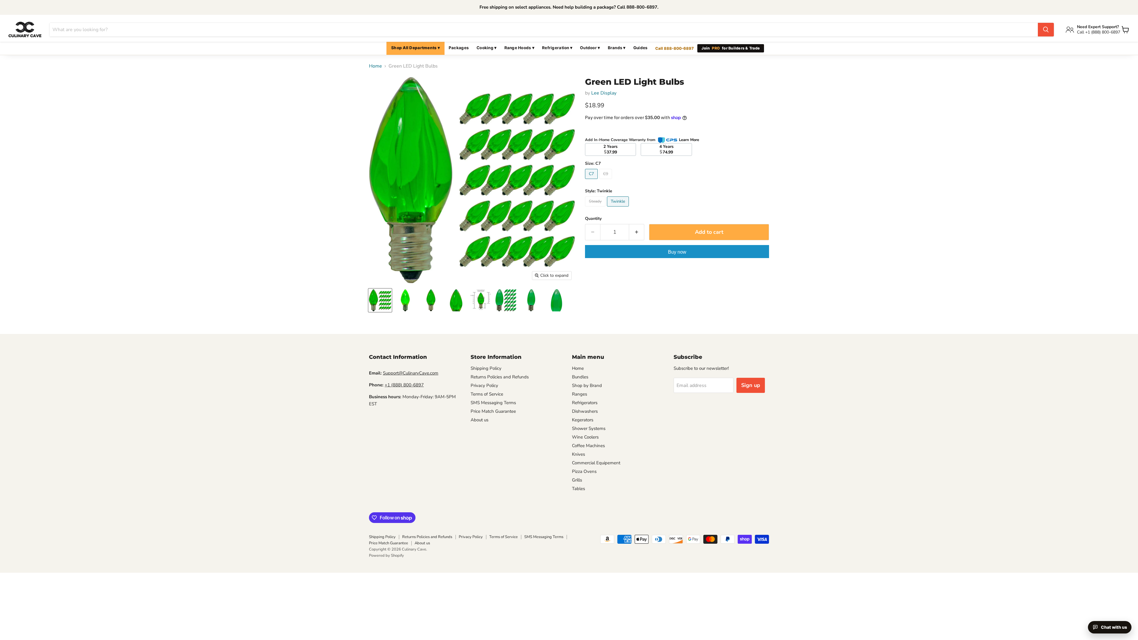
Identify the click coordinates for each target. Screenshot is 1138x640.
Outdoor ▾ (590, 47)
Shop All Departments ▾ (415, 47)
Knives (578, 454)
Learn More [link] (689, 140)
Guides (640, 47)
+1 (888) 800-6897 (404, 385)
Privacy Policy (484, 385)
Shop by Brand (587, 385)
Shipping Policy (486, 368)
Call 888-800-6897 (674, 48)
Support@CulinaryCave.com (410, 373)
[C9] (606, 180)
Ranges (579, 394)
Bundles (580, 377)
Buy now (677, 252)
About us (479, 420)
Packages (459, 47)
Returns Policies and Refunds (500, 377)
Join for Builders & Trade (730, 48)
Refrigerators (584, 403)
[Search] (1046, 29)
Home (375, 66)
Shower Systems (588, 428)
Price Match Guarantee (493, 411)
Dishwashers (585, 411)
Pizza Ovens (584, 471)
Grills (577, 480)
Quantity (593, 218)
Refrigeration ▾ (557, 47)
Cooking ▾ (486, 47)
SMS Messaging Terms (493, 403)
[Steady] (596, 208)
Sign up (750, 385)
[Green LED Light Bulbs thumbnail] (380, 300)
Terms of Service (487, 394)
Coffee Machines (588, 446)
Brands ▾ (617, 47)
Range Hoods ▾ (519, 47)
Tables (578, 489)
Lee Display (603, 93)
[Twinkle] (618, 208)
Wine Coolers (585, 437)
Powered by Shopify (386, 555)
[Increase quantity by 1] (636, 232)
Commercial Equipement (596, 463)
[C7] (592, 180)
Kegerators (582, 420)
